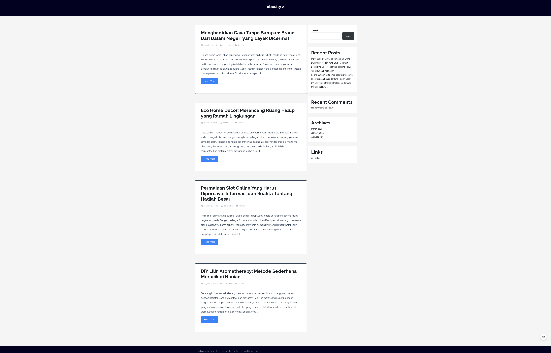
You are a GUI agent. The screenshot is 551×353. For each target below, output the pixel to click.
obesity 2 (275, 6)
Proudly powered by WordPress (208, 351)
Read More (209, 81)
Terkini (241, 45)
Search (315, 30)
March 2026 (316, 129)
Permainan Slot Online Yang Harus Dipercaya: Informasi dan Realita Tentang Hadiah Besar (246, 193)
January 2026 (317, 133)
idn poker (315, 158)
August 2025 (317, 137)
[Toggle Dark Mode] (543, 337)
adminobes (227, 45)
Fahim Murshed (251, 351)
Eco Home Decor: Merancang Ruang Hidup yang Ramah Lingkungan (248, 113)
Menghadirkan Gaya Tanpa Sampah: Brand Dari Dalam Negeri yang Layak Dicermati (248, 35)
